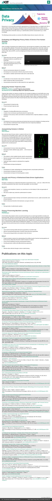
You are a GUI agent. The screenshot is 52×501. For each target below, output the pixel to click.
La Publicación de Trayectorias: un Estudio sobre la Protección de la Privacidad (20, 432)
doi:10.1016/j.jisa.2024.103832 (9, 350)
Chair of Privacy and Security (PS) (16, 3)
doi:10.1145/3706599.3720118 (9, 308)
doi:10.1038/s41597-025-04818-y (28, 313)
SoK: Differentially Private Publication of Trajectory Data (14, 420)
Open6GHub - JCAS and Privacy (9, 358)
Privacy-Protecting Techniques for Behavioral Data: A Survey (15, 471)
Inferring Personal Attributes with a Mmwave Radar (13, 315)
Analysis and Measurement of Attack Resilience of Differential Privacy (17, 326)
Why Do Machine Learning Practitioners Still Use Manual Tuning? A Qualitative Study (21, 439)
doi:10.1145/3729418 (23, 299)
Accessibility (42, 499)
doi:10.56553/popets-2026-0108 (41, 270)
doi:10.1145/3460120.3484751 (9, 469)
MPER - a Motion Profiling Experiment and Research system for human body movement (21, 449)
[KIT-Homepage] (5, 2)
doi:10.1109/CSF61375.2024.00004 (30, 356)
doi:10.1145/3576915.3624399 (12, 400)
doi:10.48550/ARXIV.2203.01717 (30, 442)
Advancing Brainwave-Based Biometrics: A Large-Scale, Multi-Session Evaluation (20, 259)
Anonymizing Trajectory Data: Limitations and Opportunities (15, 444)
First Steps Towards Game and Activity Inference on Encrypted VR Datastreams (20, 365)
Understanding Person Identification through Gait (13, 426)
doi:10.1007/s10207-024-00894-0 (41, 324)
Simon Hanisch (5, 131)
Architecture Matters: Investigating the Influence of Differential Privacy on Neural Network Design (23, 456)
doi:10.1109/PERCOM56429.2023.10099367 (39, 411)
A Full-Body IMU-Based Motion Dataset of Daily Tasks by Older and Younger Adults (20, 310)
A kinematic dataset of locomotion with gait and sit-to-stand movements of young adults (21, 333)
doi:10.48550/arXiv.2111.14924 (9, 461)
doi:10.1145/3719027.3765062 (9, 284)
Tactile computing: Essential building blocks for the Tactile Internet (17, 476)
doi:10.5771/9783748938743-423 (18, 418)
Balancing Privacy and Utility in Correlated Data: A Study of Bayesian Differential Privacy (22, 291)
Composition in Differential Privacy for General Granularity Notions (17, 352)
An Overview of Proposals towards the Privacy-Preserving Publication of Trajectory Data (22, 321)
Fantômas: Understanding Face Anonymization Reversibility (15, 380)
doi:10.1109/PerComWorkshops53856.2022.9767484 (30, 454)
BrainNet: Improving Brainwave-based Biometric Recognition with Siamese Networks (21, 407)
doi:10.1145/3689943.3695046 (34, 331)
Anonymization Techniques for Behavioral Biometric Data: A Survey (17, 296)
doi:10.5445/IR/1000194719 (11, 362)
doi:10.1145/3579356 (37, 405)
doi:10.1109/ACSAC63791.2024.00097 (11, 378)
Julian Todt (4, 43)
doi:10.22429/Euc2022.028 (20, 437)
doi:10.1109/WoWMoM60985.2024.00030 (11, 370)
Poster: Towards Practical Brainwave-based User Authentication (16, 394)
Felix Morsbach (5, 212)
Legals (32, 499)
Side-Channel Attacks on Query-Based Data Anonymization (15, 463)
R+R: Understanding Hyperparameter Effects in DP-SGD (15, 372)
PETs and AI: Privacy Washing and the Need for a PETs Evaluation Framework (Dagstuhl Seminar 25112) (25, 286)
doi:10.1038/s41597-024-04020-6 (28, 336)
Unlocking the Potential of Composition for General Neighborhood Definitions (19, 338)
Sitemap (46, 499)
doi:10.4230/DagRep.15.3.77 (26, 289)
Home (29, 499)
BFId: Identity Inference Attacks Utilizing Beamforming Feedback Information (19, 278)
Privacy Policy (36, 499)
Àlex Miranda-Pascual (7, 90)
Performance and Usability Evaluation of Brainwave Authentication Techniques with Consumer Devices (25, 402)
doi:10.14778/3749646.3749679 (39, 294)
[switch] (43, 2)
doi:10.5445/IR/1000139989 (13, 474)
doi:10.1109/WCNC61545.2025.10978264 (31, 319)
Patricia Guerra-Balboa (7, 89)
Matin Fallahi (5, 179)
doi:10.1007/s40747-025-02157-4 (31, 276)
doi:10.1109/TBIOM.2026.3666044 (10, 263)
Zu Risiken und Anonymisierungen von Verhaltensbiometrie (15, 413)
